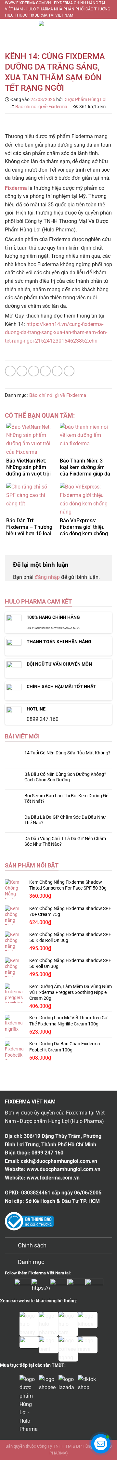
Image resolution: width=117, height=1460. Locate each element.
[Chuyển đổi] (11, 1246)
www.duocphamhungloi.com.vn (63, 1169)
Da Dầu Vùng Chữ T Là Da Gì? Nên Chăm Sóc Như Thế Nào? (65, 841)
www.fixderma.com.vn (53, 1178)
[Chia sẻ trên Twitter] (33, 371)
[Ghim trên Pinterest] (57, 371)
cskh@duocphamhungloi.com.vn (59, 1161)
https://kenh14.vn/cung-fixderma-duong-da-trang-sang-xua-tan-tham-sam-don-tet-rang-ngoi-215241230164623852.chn (56, 332)
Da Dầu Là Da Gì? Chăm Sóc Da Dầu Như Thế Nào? (65, 820)
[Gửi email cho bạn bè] (45, 371)
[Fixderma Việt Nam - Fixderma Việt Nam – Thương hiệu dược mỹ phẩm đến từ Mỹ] (58, 30)
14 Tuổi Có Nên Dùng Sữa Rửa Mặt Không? (67, 752)
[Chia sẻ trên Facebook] (22, 371)
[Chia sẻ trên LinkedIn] (69, 371)
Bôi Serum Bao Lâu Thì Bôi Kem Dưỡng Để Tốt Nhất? (66, 798)
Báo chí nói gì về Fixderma (41, 106)
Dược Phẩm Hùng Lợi (84, 99)
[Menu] (9, 30)
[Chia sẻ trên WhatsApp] (10, 371)
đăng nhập (47, 577)
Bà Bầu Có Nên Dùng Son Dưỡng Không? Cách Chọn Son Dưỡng (65, 777)
